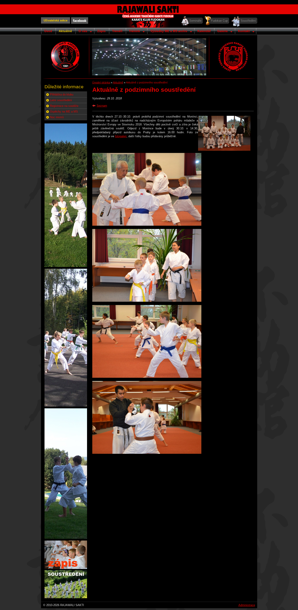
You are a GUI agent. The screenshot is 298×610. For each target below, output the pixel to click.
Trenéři (117, 31)
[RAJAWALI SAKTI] (65, 57)
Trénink (133, 31)
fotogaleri (121, 136)
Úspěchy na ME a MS (64, 111)
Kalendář (204, 31)
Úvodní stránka (101, 82)
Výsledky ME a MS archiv (167, 31)
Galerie (221, 31)
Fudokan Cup (219, 20)
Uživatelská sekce (55, 20)
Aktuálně (65, 31)
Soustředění (248, 20)
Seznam (102, 105)
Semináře (195, 20)
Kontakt (242, 31)
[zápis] (66, 568)
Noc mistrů (57, 117)
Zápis (101, 31)
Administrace (246, 605)
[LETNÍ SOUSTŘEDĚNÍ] (66, 597)
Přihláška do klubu (61, 94)
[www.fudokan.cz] (233, 57)
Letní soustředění (61, 100)
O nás (81, 31)
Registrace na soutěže (64, 105)
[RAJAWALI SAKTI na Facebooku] (79, 20)
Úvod (48, 31)
